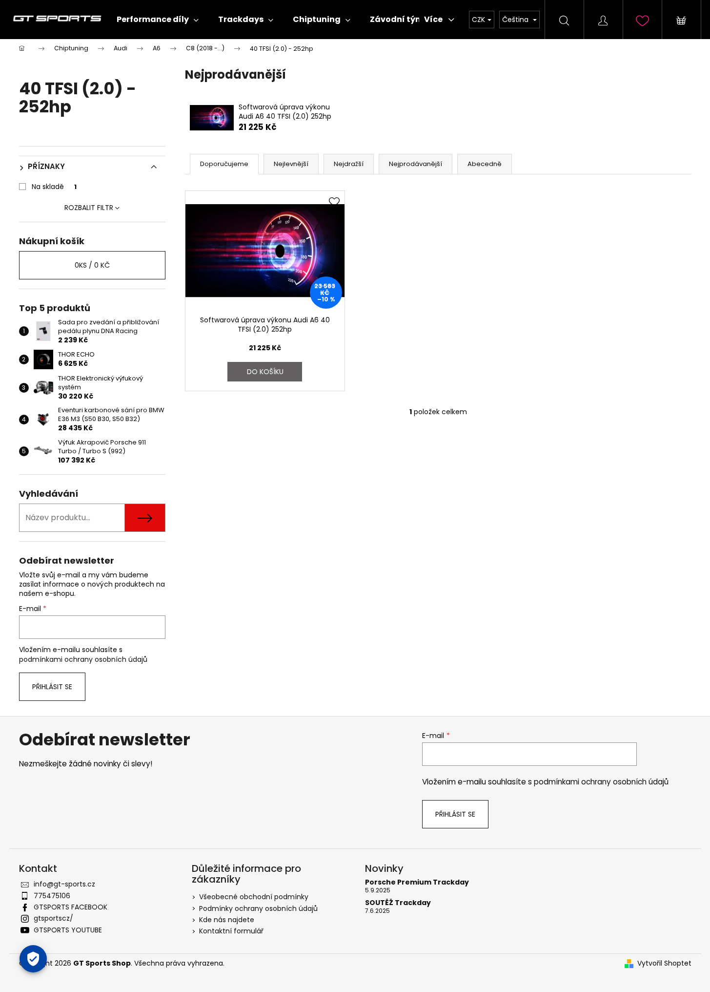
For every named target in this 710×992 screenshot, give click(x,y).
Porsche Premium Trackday (417, 882)
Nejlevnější (291, 164)
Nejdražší (349, 164)
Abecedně (484, 164)
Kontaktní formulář (231, 931)
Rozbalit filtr (88, 207)
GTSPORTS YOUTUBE (68, 930)
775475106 (52, 896)
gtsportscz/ (53, 918)
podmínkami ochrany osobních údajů (83, 659)
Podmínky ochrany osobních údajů (258, 908)
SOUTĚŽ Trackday (398, 903)
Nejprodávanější (415, 164)
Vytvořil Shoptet (664, 963)
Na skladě (54, 186)
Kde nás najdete (226, 920)
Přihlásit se (52, 687)
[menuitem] (157, 19)
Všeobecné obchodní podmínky (253, 897)
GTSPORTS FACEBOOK (70, 907)
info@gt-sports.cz (64, 884)
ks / (92, 265)
